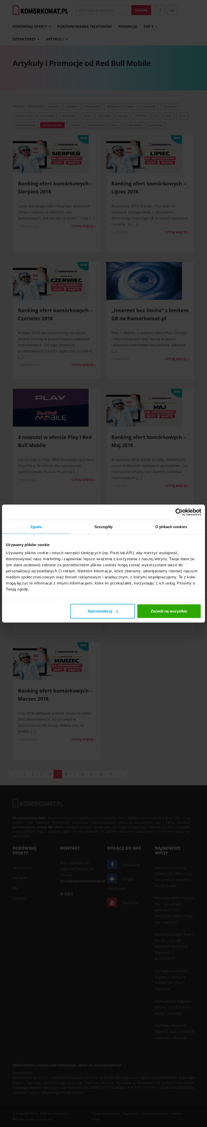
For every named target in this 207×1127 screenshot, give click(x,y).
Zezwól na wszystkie (169, 611)
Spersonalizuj (100, 611)
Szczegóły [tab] (103, 527)
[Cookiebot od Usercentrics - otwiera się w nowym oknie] (179, 512)
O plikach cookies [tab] (171, 527)
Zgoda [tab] (36, 527)
